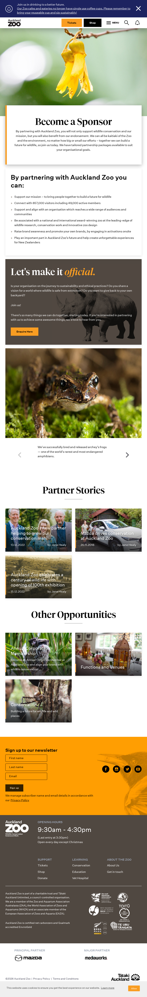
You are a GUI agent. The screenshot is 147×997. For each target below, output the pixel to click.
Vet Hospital (80, 878)
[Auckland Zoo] (14, 22)
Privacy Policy (20, 800)
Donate (43, 878)
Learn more (107, 987)
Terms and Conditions (66, 978)
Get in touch (115, 872)
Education (79, 872)
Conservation (81, 865)
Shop (92, 22)
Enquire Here (24, 331)
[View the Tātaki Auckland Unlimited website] (125, 979)
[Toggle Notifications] (137, 23)
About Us (113, 865)
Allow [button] (134, 988)
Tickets (71, 22)
